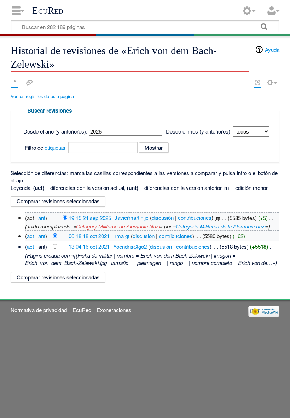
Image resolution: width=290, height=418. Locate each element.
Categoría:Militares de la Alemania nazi (221, 226)
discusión (163, 217)
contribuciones (194, 217)
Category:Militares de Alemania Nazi (118, 226)
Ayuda (272, 49)
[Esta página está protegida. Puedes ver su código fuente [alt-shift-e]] (245, 82)
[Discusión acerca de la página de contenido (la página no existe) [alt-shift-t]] (29, 82)
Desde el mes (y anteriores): (199, 131)
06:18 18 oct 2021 (89, 235)
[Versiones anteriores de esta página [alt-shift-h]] (257, 82)
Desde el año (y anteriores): (55, 131)
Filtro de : (46, 147)
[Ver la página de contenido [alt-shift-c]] (14, 82)
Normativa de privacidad (39, 310)
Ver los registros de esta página (42, 96)
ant (41, 217)
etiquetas (55, 147)
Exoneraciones (114, 310)
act (30, 235)
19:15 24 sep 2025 (90, 217)
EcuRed (47, 10)
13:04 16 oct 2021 (89, 246)
